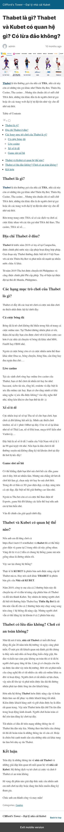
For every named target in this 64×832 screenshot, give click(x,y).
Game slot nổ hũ (16, 153)
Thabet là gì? (12, 125)
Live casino (14, 143)
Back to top (55, 817)
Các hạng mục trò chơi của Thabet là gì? (26, 134)
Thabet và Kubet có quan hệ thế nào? (24, 160)
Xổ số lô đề (14, 148)
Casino (19, 805)
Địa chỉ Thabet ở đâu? (16, 130)
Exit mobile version (32, 827)
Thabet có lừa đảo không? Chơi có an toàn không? (31, 164)
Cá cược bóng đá (16, 139)
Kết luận (9, 169)
